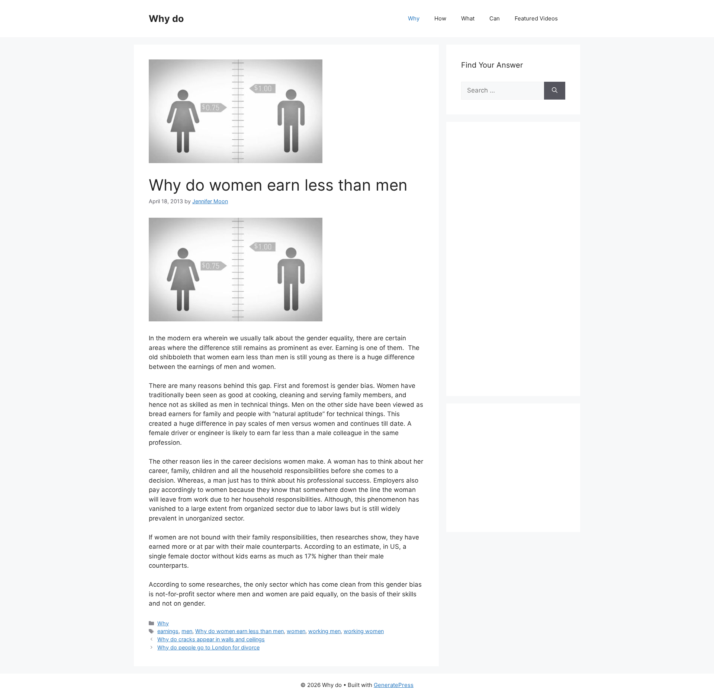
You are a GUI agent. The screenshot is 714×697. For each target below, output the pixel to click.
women (296, 631)
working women (364, 631)
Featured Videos (536, 18)
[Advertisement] (517, 267)
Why (413, 18)
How (440, 18)
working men (324, 631)
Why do (166, 18)
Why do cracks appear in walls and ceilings (211, 639)
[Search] (554, 91)
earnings (167, 631)
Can (494, 18)
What (468, 18)
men (186, 631)
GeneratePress (394, 684)
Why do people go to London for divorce (208, 647)
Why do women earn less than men (239, 631)
